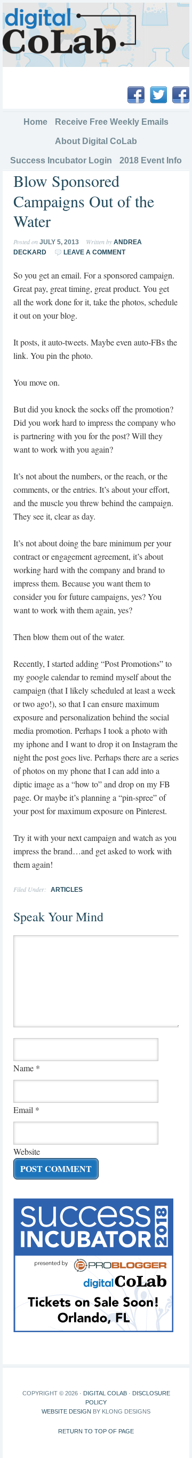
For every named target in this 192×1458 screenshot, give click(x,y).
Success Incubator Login (61, 160)
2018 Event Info (149, 160)
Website (26, 1151)
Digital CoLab (69, 31)
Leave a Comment (94, 252)
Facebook (136, 94)
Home (35, 121)
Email (23, 1109)
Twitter (158, 94)
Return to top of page (96, 1431)
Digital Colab (105, 1393)
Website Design (66, 1411)
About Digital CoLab (96, 141)
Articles (67, 889)
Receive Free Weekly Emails (112, 121)
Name (23, 1067)
